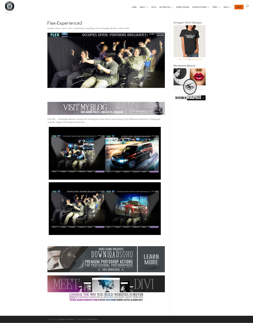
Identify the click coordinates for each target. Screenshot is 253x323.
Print (215, 7)
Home (134, 7)
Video (225, 7)
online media (123, 28)
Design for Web (199, 7)
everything (89, 28)
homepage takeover (108, 28)
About (143, 7)
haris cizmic (55, 28)
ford (97, 28)
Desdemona (196, 59)
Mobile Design (182, 7)
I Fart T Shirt (182, 59)
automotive (79, 28)
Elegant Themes (66, 319)
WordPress (92, 319)
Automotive (164, 7)
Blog (154, 7)
